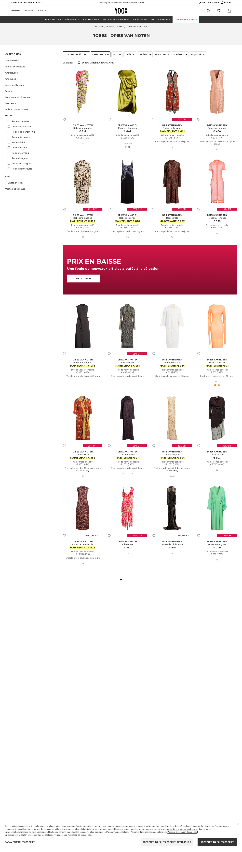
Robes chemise (20, 121)
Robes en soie (19, 147)
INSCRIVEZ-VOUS (210, 2)
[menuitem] (15, 10)
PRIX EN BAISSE (160, 19)
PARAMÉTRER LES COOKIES (20, 842)
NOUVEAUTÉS (53, 19)
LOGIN (226, 3)
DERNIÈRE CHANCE (186, 19)
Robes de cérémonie (23, 131)
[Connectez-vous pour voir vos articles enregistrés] (218, 10)
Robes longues (20, 158)
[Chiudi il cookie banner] (238, 823)
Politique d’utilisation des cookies (182, 832)
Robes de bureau (21, 126)
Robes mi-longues (22, 163)
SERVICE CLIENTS (33, 2)
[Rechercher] (208, 10)
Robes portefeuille (22, 168)
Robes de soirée (21, 137)
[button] (32, 61)
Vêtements (72, 19)
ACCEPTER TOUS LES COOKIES (217, 842)
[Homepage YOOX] (121, 11)
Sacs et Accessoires (116, 19)
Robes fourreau (20, 153)
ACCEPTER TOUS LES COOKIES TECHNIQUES (167, 842)
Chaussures (91, 19)
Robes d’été (18, 142)
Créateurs (140, 19)
